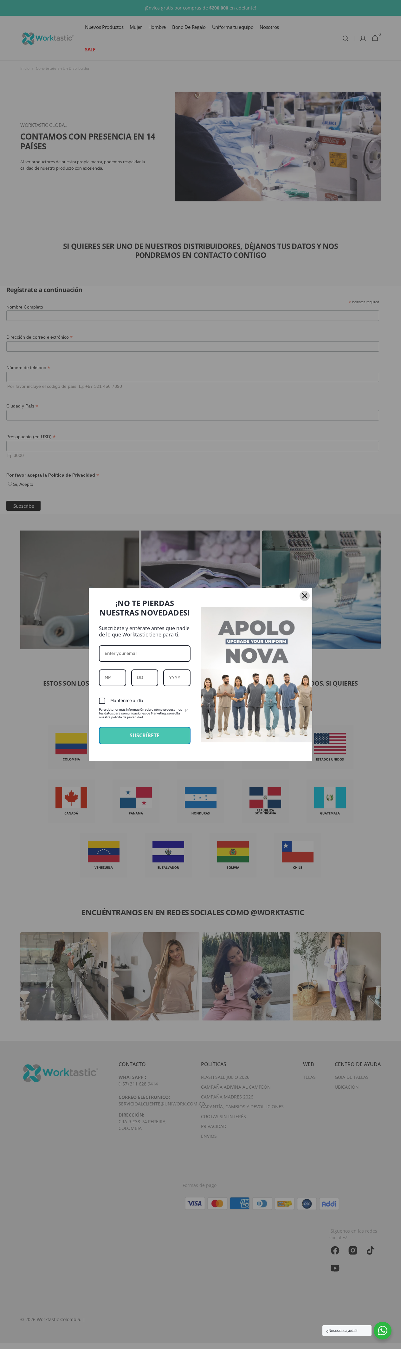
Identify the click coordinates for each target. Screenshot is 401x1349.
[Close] (304, 595)
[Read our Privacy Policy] (187, 710)
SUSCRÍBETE (144, 735)
